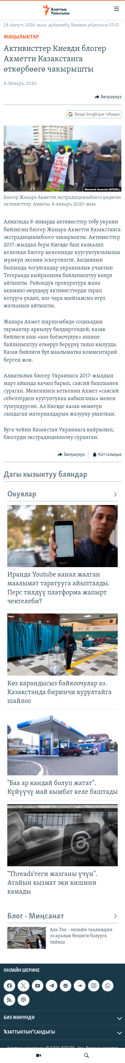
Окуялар (21, 494)
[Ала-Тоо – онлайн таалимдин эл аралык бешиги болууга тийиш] (26, 938)
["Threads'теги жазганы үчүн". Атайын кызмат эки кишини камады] (62, 835)
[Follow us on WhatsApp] (107, 985)
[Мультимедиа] (38, 1055)
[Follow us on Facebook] (9, 985)
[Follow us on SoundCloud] (79, 985)
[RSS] (9, 999)
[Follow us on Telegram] (51, 985)
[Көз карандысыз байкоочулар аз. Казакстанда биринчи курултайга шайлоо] (62, 644)
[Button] (108, 97)
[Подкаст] (23, 999)
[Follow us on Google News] (65, 985)
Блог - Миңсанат (35, 916)
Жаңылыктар (21, 37)
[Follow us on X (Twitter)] (23, 985)
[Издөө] (86, 1055)
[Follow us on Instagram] (94, 985)
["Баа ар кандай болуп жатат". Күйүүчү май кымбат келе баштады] (62, 744)
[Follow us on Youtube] (37, 985)
